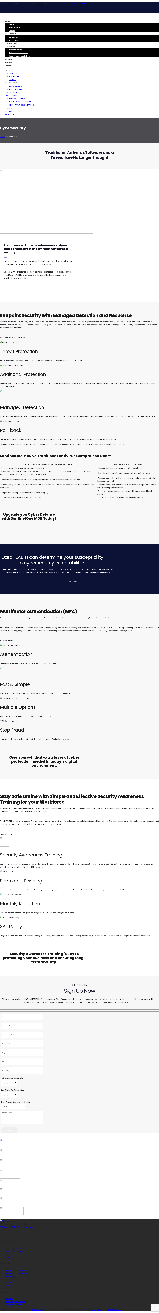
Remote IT (9, 59)
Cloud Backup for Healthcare (16, 1273)
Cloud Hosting (11, 43)
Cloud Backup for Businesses (17, 1270)
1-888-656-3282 (7, 1227)
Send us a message (26, 1227)
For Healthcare (14, 40)
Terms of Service (114, 1309)
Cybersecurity (11, 46)
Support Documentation (15, 1251)
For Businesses (14, 37)
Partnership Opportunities (15, 1302)
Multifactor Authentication (18, 53)
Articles (12, 31)
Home (2, 137)
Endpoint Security (15, 50)
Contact (8, 62)
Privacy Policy (37, 1309)
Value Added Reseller (13, 1305)
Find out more (79, 3)
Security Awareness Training (19, 56)
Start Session (10, 1257)
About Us (12, 24)
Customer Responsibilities (15, 1248)
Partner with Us (14, 27)
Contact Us (9, 1254)
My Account (10, 65)
